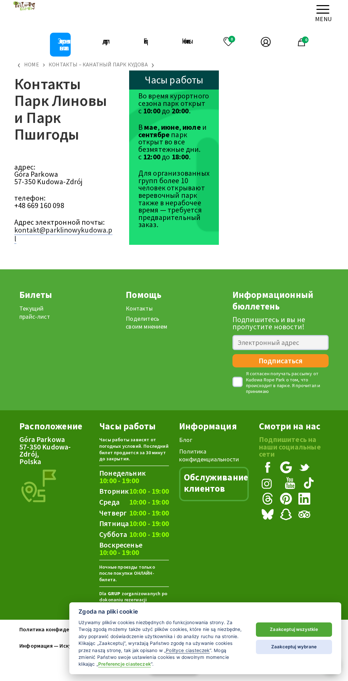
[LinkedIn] (305, 499)
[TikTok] (310, 484)
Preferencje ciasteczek (124, 664)
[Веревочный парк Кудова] (24, 9)
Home (31, 64)
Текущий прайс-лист (34, 312)
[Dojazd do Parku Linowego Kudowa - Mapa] (38, 485)
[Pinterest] (287, 499)
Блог (185, 440)
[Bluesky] (269, 515)
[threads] (269, 499)
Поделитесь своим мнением (146, 322)
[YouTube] (291, 484)
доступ (104, 41)
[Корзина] (301, 44)
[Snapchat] (287, 515)
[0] (226, 41)
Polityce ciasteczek (187, 650)
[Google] (287, 468)
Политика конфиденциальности (209, 455)
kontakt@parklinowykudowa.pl (63, 234)
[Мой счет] (261, 42)
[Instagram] (269, 484)
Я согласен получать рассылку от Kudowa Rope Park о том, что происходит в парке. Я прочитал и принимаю (283, 382)
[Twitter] (305, 468)
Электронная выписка (63, 44)
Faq (144, 41)
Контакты (186, 41)
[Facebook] (269, 468)
